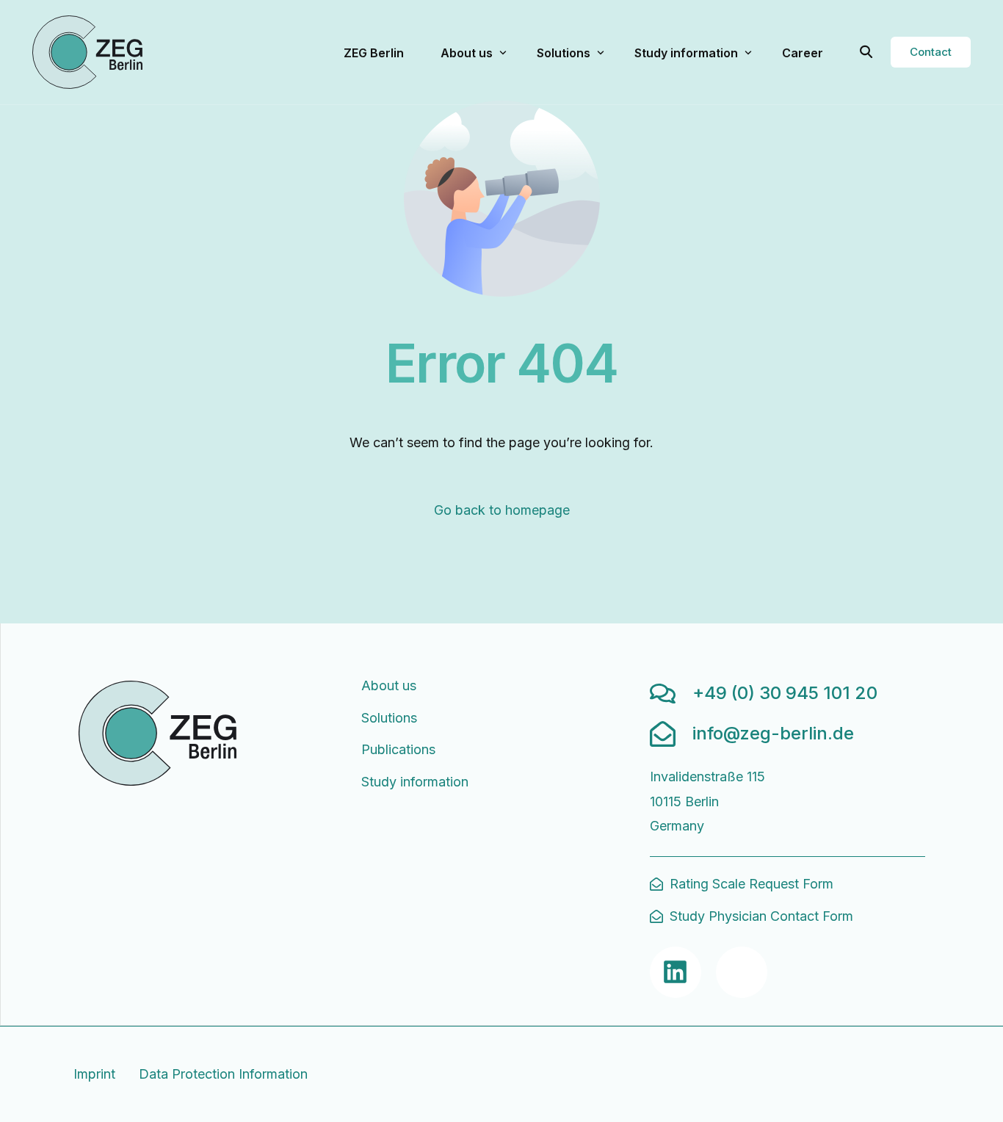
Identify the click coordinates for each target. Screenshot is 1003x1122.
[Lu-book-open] (741, 972)
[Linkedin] (675, 972)
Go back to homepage (502, 510)
